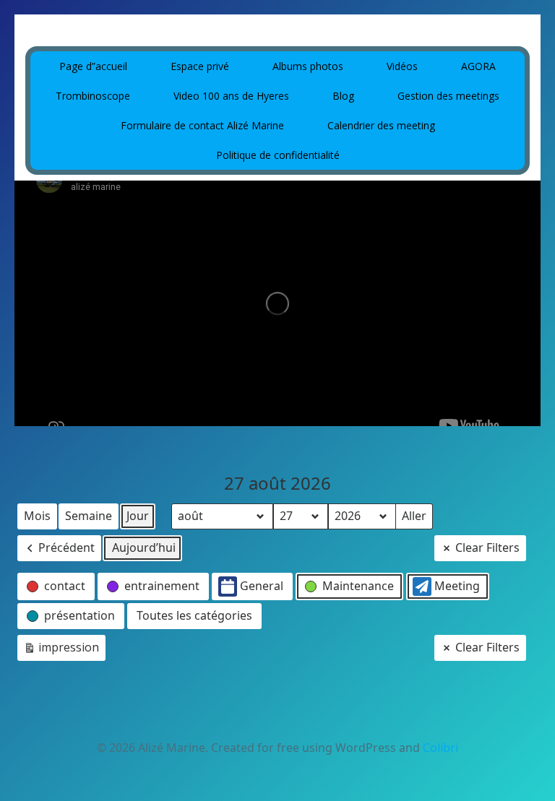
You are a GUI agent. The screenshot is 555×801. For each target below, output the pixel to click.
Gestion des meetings (448, 96)
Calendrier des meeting (381, 125)
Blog (343, 96)
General (261, 586)
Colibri (440, 747)
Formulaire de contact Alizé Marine (202, 125)
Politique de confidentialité (278, 155)
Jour (137, 516)
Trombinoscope (93, 96)
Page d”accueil (93, 66)
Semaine (88, 516)
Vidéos (402, 66)
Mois (37, 516)
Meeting (457, 586)
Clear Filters (487, 547)
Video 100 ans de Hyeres (231, 96)
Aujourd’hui (144, 547)
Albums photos (307, 66)
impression (61, 650)
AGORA (478, 66)
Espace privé (200, 66)
